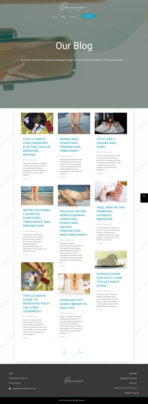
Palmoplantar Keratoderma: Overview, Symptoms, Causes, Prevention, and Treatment (73, 223)
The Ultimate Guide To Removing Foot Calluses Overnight (36, 303)
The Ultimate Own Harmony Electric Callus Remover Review (36, 146)
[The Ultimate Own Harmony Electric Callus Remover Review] (37, 123)
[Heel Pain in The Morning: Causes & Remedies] (111, 191)
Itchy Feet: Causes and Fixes (106, 143)
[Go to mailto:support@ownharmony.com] (30, 388)
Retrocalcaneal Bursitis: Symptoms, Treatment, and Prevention (37, 218)
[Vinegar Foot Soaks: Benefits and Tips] (74, 284)
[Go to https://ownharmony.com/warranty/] (117, 383)
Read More (26, 179)
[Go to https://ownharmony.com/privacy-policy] (30, 383)
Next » (81, 352)
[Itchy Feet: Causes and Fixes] (111, 123)
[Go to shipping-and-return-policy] (117, 378)
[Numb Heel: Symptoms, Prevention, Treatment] (74, 123)
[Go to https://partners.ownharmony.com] (117, 393)
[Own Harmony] (73, 4)
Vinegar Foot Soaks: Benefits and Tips (73, 304)
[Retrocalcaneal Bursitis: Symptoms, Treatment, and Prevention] (37, 195)
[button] (144, 198)
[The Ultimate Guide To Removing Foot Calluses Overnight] (37, 276)
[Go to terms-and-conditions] (30, 378)
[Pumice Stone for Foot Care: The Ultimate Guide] (111, 259)
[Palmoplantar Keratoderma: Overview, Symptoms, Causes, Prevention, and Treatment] (74, 195)
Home (54, 16)
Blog (63, 16)
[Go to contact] (117, 388)
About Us (74, 16)
